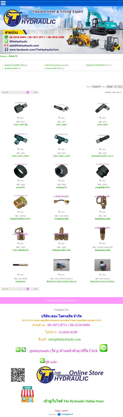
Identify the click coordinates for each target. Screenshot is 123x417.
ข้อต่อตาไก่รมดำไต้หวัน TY (97, 65)
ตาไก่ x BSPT (61, 125)
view (21, 118)
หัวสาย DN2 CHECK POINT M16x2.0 (61, 282)
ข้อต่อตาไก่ (13, 56)
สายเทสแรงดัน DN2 (53, 68)
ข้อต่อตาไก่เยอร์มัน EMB (14, 65)
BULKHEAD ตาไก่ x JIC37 (102, 156)
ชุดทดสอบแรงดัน (11, 68)
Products (3, 56)
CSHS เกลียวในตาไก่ (20, 250)
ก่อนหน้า (5, 92)
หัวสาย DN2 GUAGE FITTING (102, 282)
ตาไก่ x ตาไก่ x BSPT (20, 156)
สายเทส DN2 (20, 282)
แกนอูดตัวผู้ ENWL (102, 187)
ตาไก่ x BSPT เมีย (20, 125)
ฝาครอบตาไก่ (61, 187)
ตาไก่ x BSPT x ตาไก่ (61, 156)
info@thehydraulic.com (64, 339)
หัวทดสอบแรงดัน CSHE (61, 250)
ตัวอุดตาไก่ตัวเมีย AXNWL (20, 219)
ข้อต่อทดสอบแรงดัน (102, 219)
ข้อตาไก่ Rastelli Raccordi (55, 65)
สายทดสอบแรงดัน (62, 219)
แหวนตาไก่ (20, 187)
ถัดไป (36, 92)
